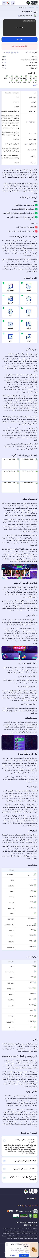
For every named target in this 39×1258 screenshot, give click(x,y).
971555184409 (30, 1225)
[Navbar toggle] (4, 3)
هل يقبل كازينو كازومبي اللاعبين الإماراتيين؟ (25, 1140)
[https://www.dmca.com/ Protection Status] (35, 1216)
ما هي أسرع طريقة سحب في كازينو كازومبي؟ (23, 1178)
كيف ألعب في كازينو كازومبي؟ (24, 1161)
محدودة (19, 39)
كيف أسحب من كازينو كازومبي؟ (23, 1169)
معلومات (12, 1255)
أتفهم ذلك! (24, 1255)
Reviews (31, 8)
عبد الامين (27, 15)
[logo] (32, 3)
